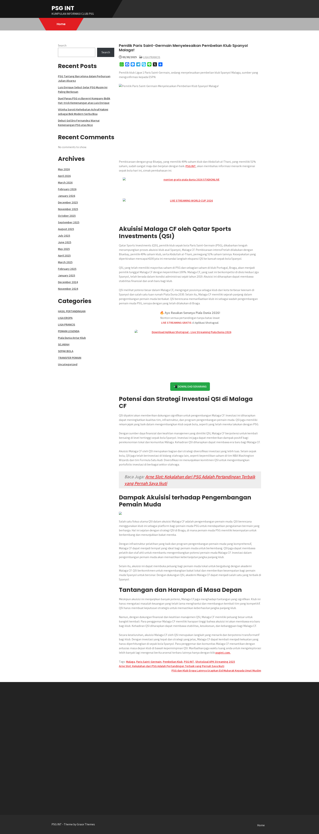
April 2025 (64, 255)
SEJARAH (63, 344)
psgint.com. (223, 653)
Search (62, 45)
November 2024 (68, 289)
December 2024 (68, 282)
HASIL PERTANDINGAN (71, 311)
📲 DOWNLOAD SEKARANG (190, 386)
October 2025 (67, 216)
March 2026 (65, 182)
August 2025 (66, 229)
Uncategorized (67, 364)
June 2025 (64, 242)
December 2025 (68, 202)
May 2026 (64, 169)
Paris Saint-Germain (149, 662)
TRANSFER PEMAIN (69, 358)
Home (61, 24)
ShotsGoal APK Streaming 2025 (215, 662)
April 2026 (64, 176)
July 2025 (64, 236)
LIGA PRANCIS (151, 57)
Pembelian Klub (173, 662)
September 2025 (68, 222)
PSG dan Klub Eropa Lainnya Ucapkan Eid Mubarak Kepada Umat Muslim (216, 670)
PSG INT (63, 8)
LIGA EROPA (65, 318)
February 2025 (67, 269)
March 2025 (65, 262)
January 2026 (66, 196)
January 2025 (66, 275)
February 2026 (67, 189)
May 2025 (64, 249)
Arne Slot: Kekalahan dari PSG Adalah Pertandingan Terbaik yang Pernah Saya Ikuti (171, 666)
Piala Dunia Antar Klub (72, 338)
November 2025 (68, 209)
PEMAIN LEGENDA (68, 331)
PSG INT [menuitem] (191, 166)
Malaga (130, 662)
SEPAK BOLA (65, 351)
